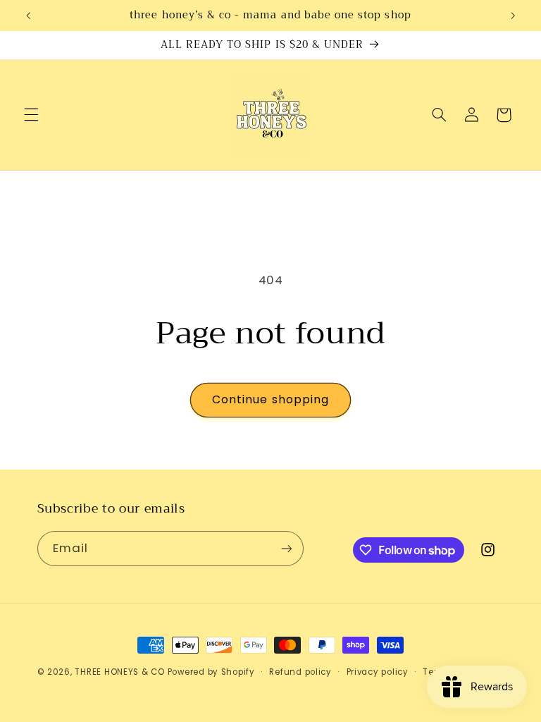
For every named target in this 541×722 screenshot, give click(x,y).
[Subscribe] (286, 548)
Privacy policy (378, 672)
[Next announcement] (512, 15)
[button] (31, 115)
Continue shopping (270, 399)
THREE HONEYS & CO (120, 672)
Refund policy (300, 672)
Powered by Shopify (211, 672)
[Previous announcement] (28, 15)
